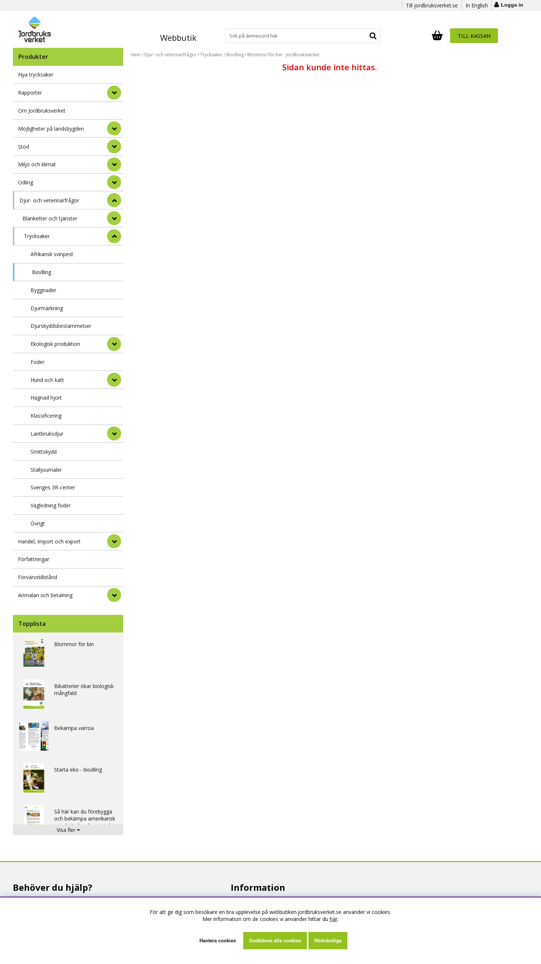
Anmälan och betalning (45, 595)
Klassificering (46, 415)
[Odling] (114, 182)
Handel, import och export (49, 541)
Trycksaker (37, 236)
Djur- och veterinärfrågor (49, 200)
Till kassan (474, 35)
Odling (25, 182)
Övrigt (38, 523)
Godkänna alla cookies (275, 940)
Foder (38, 361)
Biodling (41, 272)
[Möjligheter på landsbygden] (114, 128)
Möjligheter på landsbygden (51, 128)
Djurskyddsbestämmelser (61, 325)
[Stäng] (114, 200)
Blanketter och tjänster (49, 218)
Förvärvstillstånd (37, 577)
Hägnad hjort (46, 397)
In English (477, 5)
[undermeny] (114, 218)
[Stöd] (114, 146)
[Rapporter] (114, 92)
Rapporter (30, 92)
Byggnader (43, 290)
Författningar (33, 559)
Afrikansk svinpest (52, 254)
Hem (136, 55)
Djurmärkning (47, 308)
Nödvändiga (328, 940)
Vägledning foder (51, 505)
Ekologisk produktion (55, 343)
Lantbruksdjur (47, 433)
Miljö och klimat (37, 164)
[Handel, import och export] (114, 541)
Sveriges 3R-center (53, 487)
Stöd (23, 146)
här (333, 918)
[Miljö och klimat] (114, 164)
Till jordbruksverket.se (432, 5)
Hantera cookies (217, 940)
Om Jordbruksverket (42, 110)
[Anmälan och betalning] (114, 595)
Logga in (512, 5)
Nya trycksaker (35, 74)
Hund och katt (47, 379)
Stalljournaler (46, 469)
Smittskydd (44, 451)
